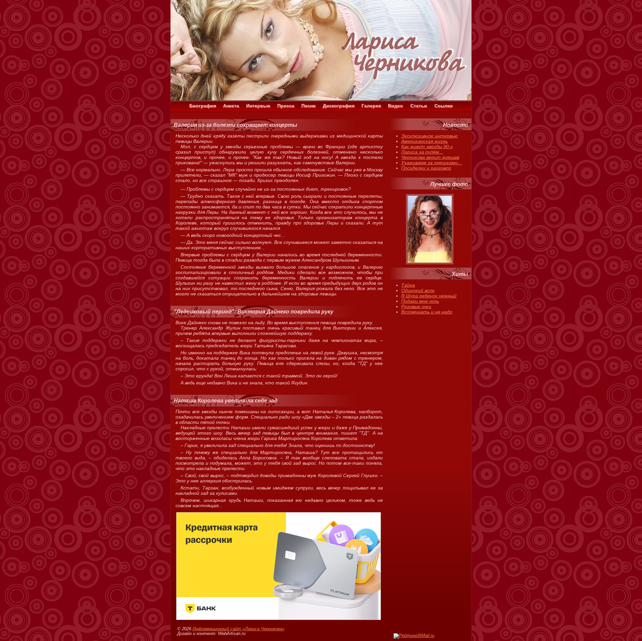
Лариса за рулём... (422, 152)
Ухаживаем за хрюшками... (431, 162)
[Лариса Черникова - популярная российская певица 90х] (321, 98)
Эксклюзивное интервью (429, 136)
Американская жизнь (424, 141)
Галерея (371, 105)
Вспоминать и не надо (426, 311)
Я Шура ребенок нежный (428, 295)
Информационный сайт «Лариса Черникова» (239, 629)
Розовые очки (416, 306)
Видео (395, 105)
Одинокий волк (418, 290)
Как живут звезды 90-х (427, 146)
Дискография (338, 105)
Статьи (418, 105)
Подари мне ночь (420, 301)
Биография (202, 105)
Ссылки (443, 105)
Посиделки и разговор (426, 168)
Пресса (285, 105)
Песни (308, 105)
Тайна (408, 285)
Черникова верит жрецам (430, 157)
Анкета (231, 105)
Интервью (258, 105)
